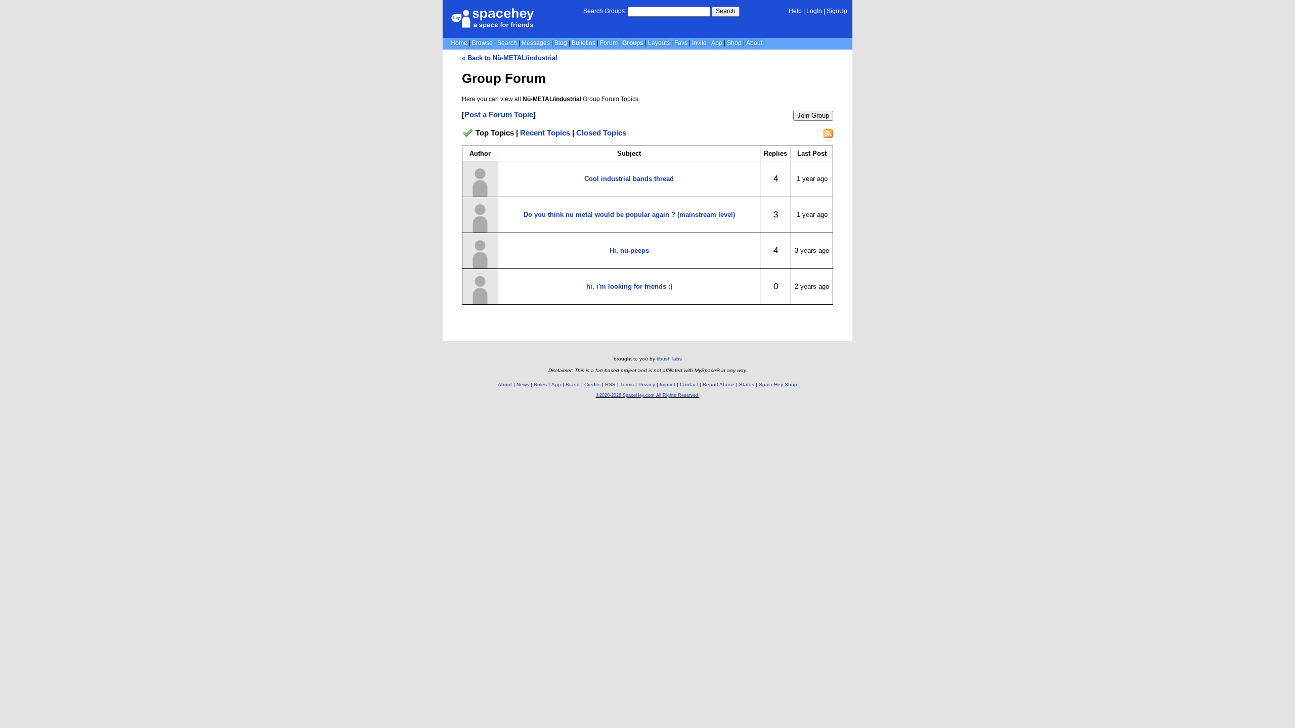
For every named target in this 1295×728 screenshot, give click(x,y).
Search (726, 11)
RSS (610, 384)
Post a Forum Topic (498, 114)
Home (459, 43)
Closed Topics (601, 132)
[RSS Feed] (828, 133)
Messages (536, 43)
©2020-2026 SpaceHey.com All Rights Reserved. (648, 395)
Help (795, 11)
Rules (540, 384)
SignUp (837, 11)
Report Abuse (719, 384)
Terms (627, 384)
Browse (482, 43)
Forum (609, 43)
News (522, 384)
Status (746, 384)
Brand (573, 384)
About (754, 43)
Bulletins (583, 43)
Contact (689, 384)
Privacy (646, 384)
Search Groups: (604, 11)
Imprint (667, 384)
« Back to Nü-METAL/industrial (509, 58)
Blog (560, 43)
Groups (632, 43)
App (716, 43)
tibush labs (669, 358)
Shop (734, 43)
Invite (699, 43)
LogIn (814, 11)
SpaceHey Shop (778, 384)
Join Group (813, 115)
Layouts (659, 43)
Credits (592, 384)
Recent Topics (545, 132)
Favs (680, 43)
